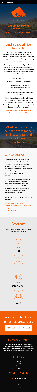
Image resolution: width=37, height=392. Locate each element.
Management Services (12, 208)
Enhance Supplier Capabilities (18, 113)
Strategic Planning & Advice (21, 32)
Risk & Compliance (11, 210)
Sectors (18, 368)
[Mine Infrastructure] (18, 16)
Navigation (9, 2)
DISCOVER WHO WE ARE (18, 328)
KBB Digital (22, 388)
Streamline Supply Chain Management (18, 110)
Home (8, 32)
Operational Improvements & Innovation (18, 205)
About (18, 363)
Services (18, 366)
